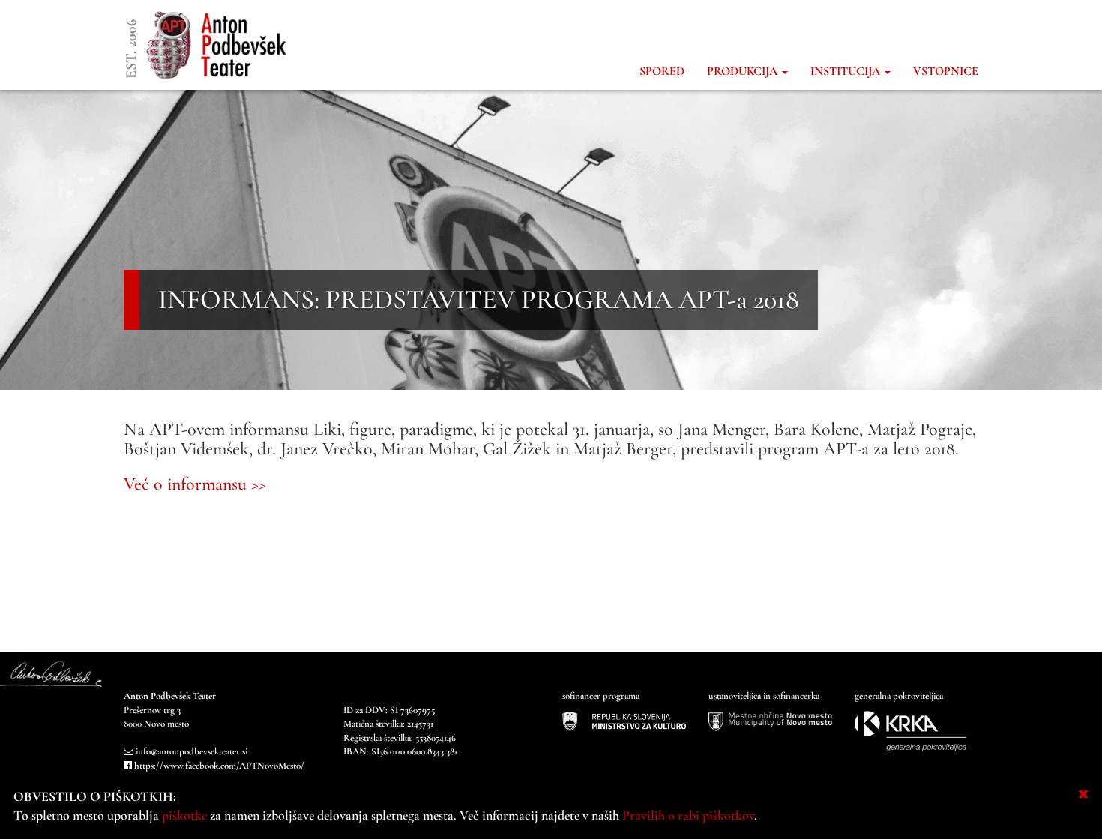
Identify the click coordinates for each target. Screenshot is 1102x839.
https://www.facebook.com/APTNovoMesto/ (219, 766)
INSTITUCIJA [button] (846, 71)
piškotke (184, 815)
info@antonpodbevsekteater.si (191, 751)
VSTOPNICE (945, 71)
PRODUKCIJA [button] (743, 71)
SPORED (661, 71)
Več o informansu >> (195, 484)
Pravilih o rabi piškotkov (688, 815)
